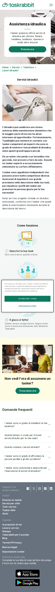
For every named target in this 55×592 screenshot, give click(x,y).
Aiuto (5, 513)
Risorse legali (9, 547)
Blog (4, 538)
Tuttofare (28, 67)
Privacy (17, 542)
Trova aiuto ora (27, 390)
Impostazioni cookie (13, 551)
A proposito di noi (12, 524)
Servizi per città (11, 503)
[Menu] (51, 5)
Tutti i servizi (9, 506)
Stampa (6, 531)
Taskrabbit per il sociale (15, 534)
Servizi (15, 67)
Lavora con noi (10, 528)
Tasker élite (8, 510)
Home (5, 67)
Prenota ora (27, 49)
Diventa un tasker (12, 500)
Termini (6, 542)
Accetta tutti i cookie (27, 299)
